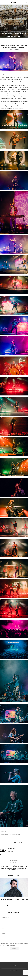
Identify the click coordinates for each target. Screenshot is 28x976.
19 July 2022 (3, 831)
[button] (2, 21)
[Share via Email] (23, 843)
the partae (16, 49)
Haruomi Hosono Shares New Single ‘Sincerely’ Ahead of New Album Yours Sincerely (14, 35)
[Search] (26, 2)
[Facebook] (12, 965)
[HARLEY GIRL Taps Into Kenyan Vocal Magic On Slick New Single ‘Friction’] (14, 887)
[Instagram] (16, 965)
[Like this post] (15, 843)
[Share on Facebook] (18, 843)
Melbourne (3, 836)
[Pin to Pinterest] (21, 843)
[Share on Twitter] (19, 843)
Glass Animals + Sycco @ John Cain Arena (10, 834)
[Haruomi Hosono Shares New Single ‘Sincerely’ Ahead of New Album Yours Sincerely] (14, 21)
